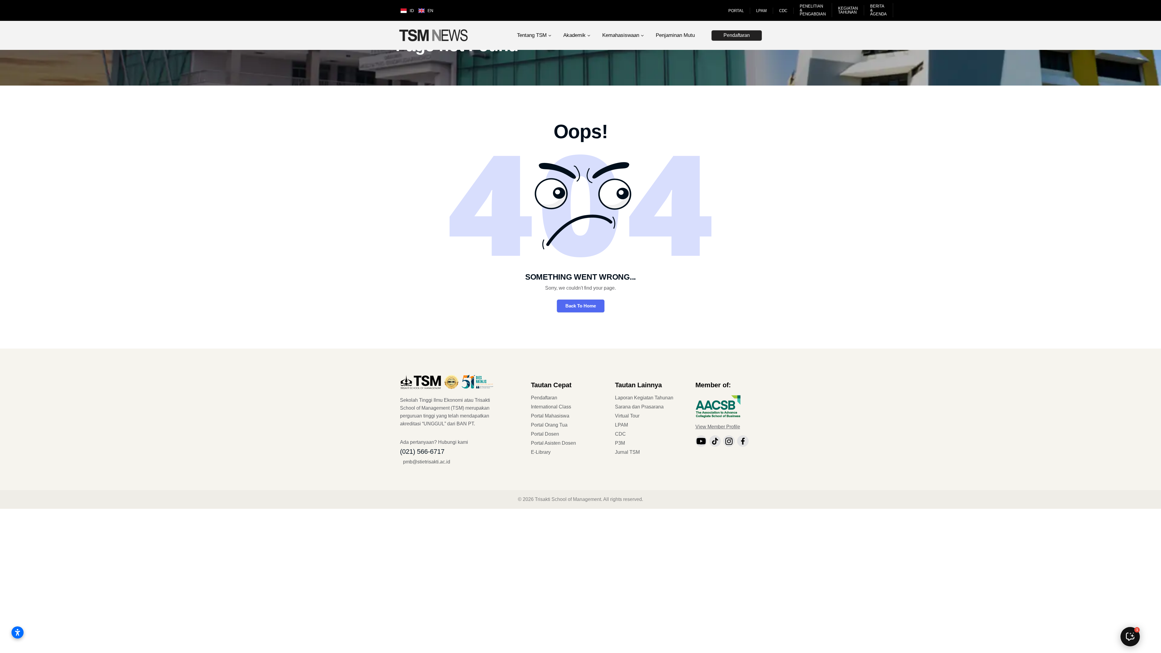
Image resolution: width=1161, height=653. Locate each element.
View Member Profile (717, 426)
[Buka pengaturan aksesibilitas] (17, 632)
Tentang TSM (532, 35)
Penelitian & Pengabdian (813, 10)
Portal (736, 10)
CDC (783, 10)
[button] (1130, 636)
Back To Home (580, 305)
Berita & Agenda (878, 10)
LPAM (761, 10)
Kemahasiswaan (620, 35)
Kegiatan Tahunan (848, 10)
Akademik (574, 35)
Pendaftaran (737, 35)
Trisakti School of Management (568, 499)
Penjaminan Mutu (675, 35)
